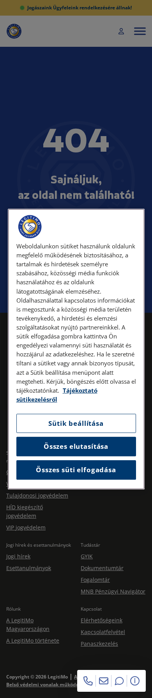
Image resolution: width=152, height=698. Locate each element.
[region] (76, 349)
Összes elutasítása (76, 446)
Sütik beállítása (75, 423)
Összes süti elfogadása (76, 469)
